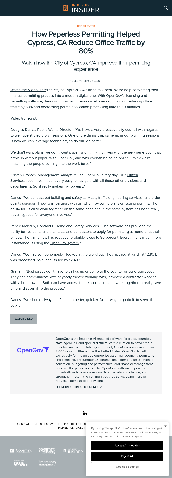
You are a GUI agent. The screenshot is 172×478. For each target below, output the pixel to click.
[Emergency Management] (47, 463)
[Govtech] (47, 451)
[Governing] (21, 451)
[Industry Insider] (73, 451)
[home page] (81, 8)
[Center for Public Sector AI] (21, 463)
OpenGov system (64, 243)
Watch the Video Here (28, 90)
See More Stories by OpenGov (79, 387)
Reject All (127, 456)
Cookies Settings (127, 467)
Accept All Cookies (127, 445)
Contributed (86, 26)
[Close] (165, 426)
